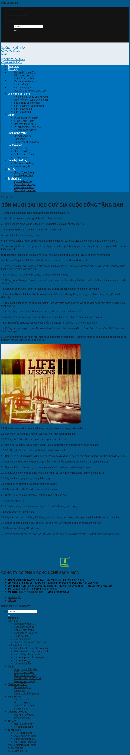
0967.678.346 (20, 588)
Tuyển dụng (14, 178)
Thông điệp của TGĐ (25, 72)
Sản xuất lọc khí (22, 111)
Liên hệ (12, 600)
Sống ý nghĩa (21, 157)
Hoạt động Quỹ (22, 151)
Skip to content (9, 2)
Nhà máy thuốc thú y (25, 123)
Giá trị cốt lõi (21, 84)
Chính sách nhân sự (24, 187)
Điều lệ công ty (22, 166)
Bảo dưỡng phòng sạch (27, 102)
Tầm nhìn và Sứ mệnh (25, 81)
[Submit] (15, 30)
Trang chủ (13, 66)
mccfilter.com (36, 591)
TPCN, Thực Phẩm (24, 120)
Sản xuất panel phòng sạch (29, 105)
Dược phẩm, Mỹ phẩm (26, 117)
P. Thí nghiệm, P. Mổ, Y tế (27, 126)
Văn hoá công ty (23, 87)
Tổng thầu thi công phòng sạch (31, 96)
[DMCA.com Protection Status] (65, 565)
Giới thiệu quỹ (21, 148)
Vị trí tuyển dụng (23, 181)
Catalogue (19, 139)
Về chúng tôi (14, 597)
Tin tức (12, 169)
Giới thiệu (13, 69)
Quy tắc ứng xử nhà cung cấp (30, 90)
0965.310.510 (49, 588)
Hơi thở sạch (15, 145)
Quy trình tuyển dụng (25, 184)
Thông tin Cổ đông (24, 163)
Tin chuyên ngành (23, 175)
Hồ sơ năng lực (22, 136)
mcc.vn (22, 591)
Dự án (11, 114)
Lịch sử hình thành (24, 78)
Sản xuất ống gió (23, 108)
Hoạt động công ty (24, 172)
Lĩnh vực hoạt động (19, 93)
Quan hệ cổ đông (17, 160)
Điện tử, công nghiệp (25, 129)
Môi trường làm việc (25, 190)
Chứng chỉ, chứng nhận (26, 142)
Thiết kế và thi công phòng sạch (31, 99)
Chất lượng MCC (17, 132)
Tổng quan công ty (24, 75)
